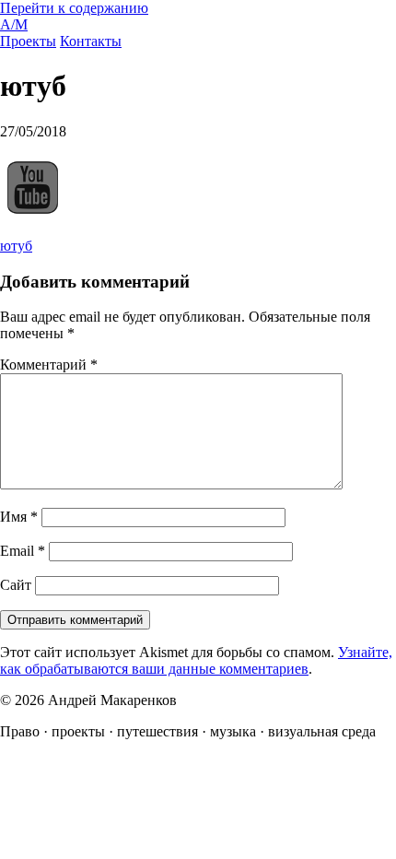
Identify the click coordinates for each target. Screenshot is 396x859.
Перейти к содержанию (74, 8)
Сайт (15, 585)
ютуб (16, 245)
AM (14, 24)
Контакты (91, 41)
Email (22, 551)
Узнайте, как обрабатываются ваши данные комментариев (196, 660)
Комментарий (49, 364)
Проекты (28, 41)
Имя (19, 516)
